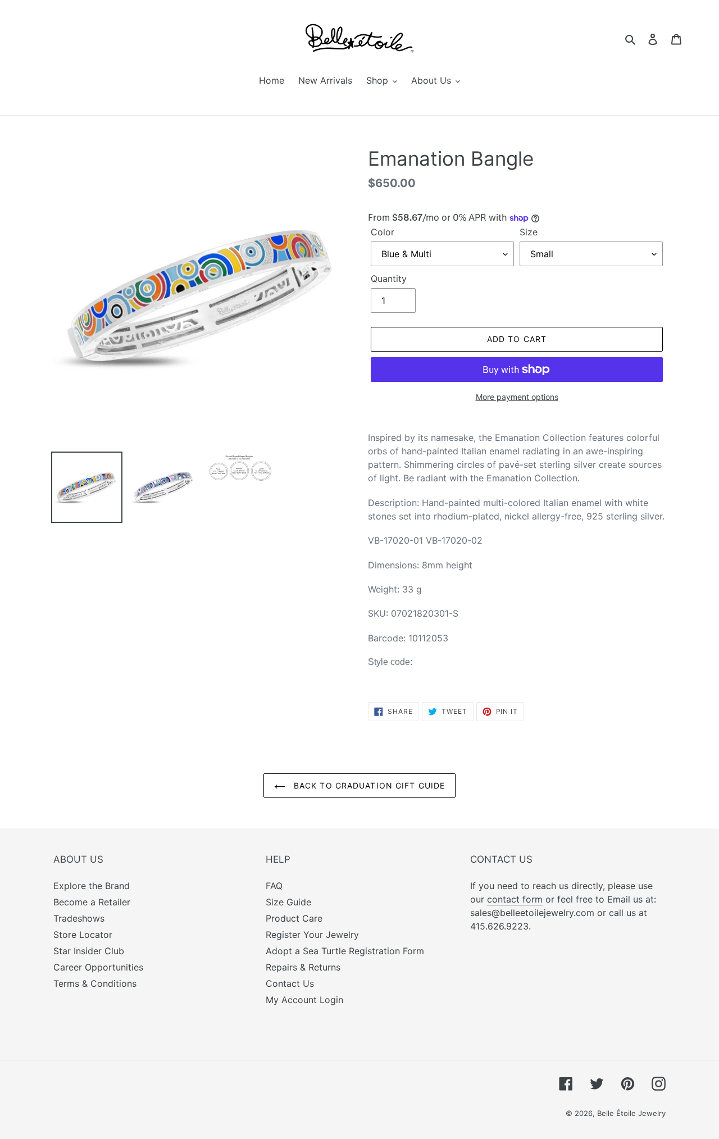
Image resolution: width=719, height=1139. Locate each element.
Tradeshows (78, 918)
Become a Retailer (91, 902)
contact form (515, 899)
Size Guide (288, 902)
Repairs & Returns (303, 967)
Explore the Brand (91, 885)
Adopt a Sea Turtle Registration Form (345, 950)
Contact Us (290, 983)
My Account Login (304, 999)
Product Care (294, 918)
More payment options (517, 397)
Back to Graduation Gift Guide (368, 785)
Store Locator (82, 934)
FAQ (274, 885)
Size (529, 232)
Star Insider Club (88, 950)
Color (382, 232)
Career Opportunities (98, 967)
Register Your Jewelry (312, 934)
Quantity (389, 278)
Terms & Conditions (94, 983)
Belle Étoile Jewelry (631, 1113)
